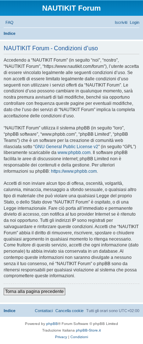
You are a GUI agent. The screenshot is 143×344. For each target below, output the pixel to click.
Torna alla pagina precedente (34, 291)
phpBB (52, 324)
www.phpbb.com (74, 152)
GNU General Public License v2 (66, 146)
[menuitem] (10, 22)
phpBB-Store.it (88, 330)
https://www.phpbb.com (74, 171)
